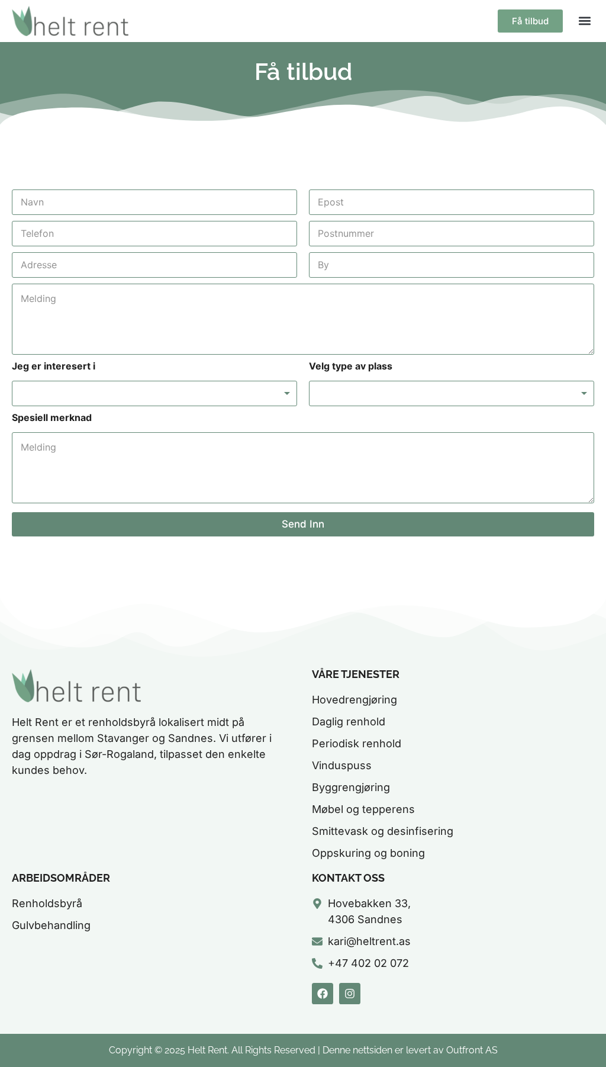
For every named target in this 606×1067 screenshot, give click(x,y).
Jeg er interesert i (53, 366)
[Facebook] (322, 993)
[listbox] (451, 393)
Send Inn (303, 524)
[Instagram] (349, 993)
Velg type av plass (350, 366)
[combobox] (154, 393)
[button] (584, 21)
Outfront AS (472, 1050)
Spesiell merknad (52, 417)
